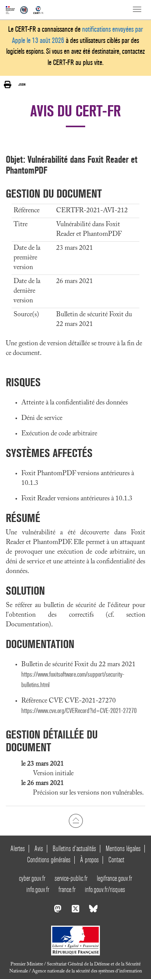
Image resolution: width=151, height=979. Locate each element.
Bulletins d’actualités (74, 848)
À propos (89, 859)
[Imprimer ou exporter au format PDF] (7, 84)
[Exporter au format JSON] (22, 84)
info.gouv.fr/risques (105, 889)
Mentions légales (123, 848)
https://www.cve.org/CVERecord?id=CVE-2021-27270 (79, 711)
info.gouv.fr (37, 889)
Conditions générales (48, 859)
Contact (116, 859)
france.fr (67, 889)
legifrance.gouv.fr (114, 878)
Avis (38, 848)
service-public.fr (71, 878)
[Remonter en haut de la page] (76, 820)
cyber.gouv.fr (32, 878)
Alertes (17, 848)
